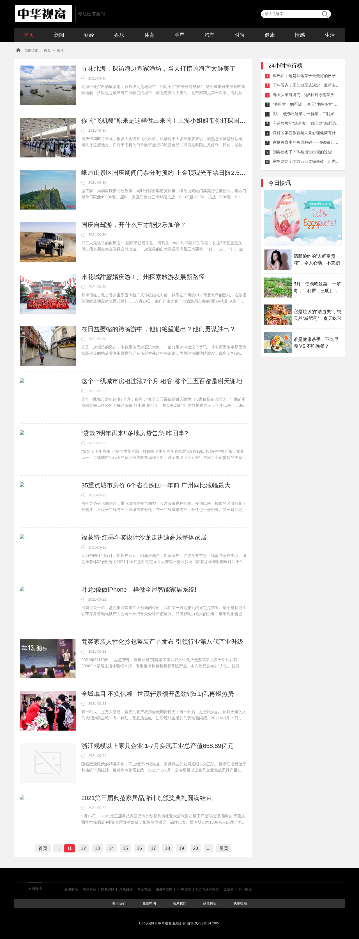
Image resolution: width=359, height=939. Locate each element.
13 (97, 848)
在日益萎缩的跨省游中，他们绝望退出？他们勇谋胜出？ (158, 329)
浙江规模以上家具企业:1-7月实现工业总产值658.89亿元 (157, 745)
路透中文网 (164, 889)
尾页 (223, 848)
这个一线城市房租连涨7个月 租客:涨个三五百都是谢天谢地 (161, 381)
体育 (149, 35)
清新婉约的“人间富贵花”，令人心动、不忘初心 (317, 260)
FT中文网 (184, 889)
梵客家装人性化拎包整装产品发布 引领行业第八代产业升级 (162, 641)
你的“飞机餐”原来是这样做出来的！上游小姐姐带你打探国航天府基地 (164, 120)
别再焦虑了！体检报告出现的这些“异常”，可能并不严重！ (306, 152)
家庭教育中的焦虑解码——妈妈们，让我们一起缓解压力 (306, 142)
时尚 (239, 35)
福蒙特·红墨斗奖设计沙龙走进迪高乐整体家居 (144, 537)
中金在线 (144, 889)
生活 (330, 35)
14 (111, 848)
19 (181, 848)
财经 (89, 35)
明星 (179, 35)
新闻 (59, 35)
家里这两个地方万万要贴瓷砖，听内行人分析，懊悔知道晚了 (306, 161)
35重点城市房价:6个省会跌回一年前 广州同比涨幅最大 (156, 485)
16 (139, 848)
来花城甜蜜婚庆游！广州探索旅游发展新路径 (143, 276)
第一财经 (245, 889)
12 (83, 848)
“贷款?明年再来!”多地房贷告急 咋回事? (134, 433)
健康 (270, 35)
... (58, 848)
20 (195, 848)
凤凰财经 (126, 889)
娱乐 (119, 35)
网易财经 (107, 889)
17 (153, 848)
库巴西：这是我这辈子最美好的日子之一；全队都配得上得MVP (306, 75)
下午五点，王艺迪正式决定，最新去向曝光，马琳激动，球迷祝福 (306, 85)
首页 (29, 35)
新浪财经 (71, 889)
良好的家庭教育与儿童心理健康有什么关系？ (306, 133)
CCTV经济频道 (207, 889)
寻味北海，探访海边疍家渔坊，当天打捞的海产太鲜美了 (158, 68)
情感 (300, 35)
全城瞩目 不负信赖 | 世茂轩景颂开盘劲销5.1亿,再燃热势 (157, 693)
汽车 (209, 35)
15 (125, 848)
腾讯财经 (89, 889)
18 (167, 848)
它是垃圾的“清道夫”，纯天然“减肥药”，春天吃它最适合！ (306, 123)
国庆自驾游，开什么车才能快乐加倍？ (133, 224)
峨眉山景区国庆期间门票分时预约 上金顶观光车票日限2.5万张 (164, 172)
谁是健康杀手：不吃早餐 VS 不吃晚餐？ (316, 342)
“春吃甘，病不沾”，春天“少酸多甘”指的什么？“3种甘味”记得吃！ (306, 104)
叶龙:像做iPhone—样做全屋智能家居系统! (138, 589)
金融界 (229, 889)
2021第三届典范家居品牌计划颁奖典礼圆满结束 (146, 797)
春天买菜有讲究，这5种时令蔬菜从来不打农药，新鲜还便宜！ (306, 94)
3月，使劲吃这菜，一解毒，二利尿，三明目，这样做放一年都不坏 (306, 113)
